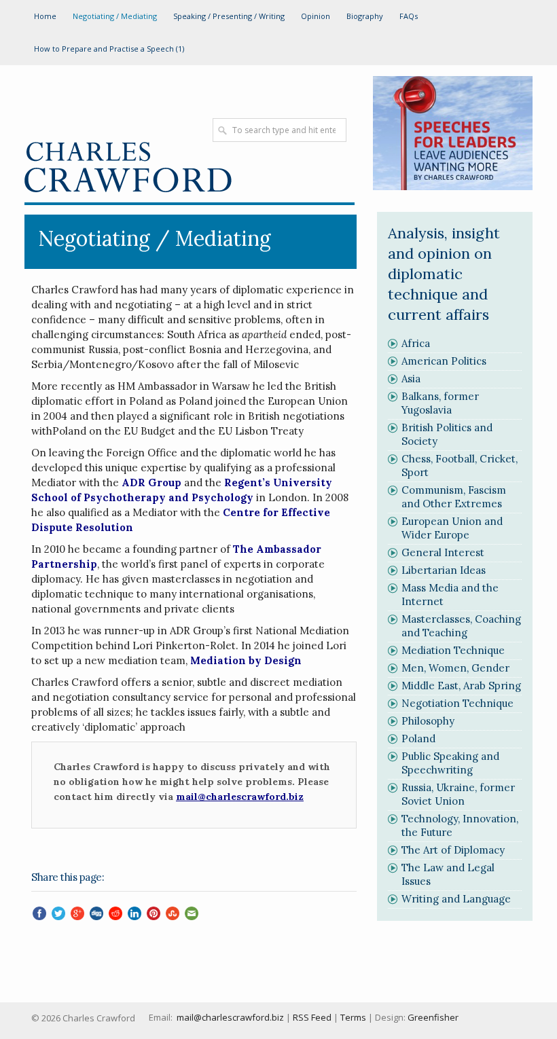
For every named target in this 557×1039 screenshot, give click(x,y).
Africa (415, 343)
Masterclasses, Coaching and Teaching (461, 626)
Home (45, 16)
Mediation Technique (453, 650)
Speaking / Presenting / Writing (229, 16)
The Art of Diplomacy (453, 849)
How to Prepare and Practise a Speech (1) (109, 48)
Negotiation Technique (457, 703)
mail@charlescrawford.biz (230, 1017)
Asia (410, 378)
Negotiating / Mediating (115, 16)
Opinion (315, 16)
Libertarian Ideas (443, 570)
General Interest (442, 552)
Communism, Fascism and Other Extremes (453, 497)
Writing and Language (456, 898)
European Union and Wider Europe (452, 528)
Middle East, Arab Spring (461, 685)
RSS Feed (312, 1017)
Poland (418, 738)
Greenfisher (433, 1017)
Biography (364, 16)
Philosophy (427, 720)
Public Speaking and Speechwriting (450, 763)
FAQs (408, 16)
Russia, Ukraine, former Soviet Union (458, 794)
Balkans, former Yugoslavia (440, 403)
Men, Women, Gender (455, 667)
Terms (353, 1017)
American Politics (443, 360)
